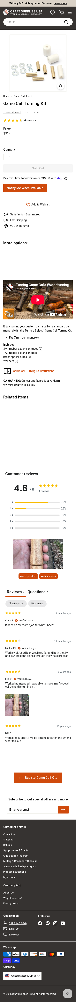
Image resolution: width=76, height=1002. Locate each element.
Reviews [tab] (15, 591)
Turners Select (12, 112)
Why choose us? (12, 898)
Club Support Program (15, 855)
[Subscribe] (63, 810)
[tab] (38, 592)
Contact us (9, 834)
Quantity (9, 149)
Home (6, 96)
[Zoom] (60, 86)
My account (9, 877)
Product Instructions (14, 871)
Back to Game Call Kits (40, 778)
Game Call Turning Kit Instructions (33, 371)
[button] (38, 502)
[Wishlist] (52, 12)
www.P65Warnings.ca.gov (19, 384)
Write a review (48, 576)
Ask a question (28, 576)
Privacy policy (11, 903)
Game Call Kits (21, 96)
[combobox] (38, 22)
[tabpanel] (38, 674)
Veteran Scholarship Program (19, 866)
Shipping (8, 839)
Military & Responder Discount (20, 861)
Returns (7, 845)
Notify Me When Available (25, 188)
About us (8, 892)
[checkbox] (37, 603)
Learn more (60, 3)
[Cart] (61, 12)
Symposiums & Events (15, 850)
